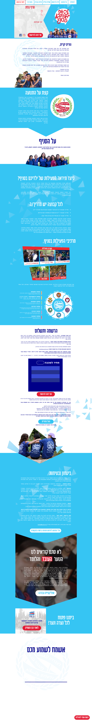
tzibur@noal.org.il (42, 524)
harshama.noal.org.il (44, 349)
